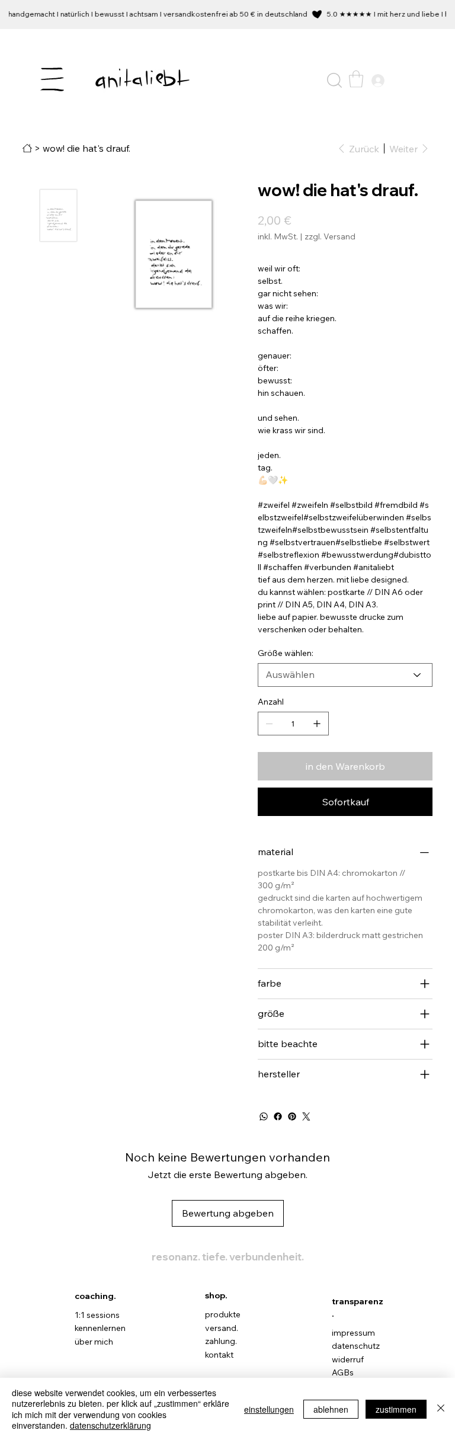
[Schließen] (441, 1409)
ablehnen (330, 1409)
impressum (353, 1332)
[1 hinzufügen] (317, 723)
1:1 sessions (97, 1315)
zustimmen (396, 1409)
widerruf (348, 1359)
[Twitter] (306, 1116)
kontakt (219, 1354)
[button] (334, 80)
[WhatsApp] (264, 1116)
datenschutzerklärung (110, 1425)
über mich (94, 1341)
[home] (27, 148)
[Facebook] (278, 1116)
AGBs (343, 1372)
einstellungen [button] (269, 1409)
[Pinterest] (292, 1116)
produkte (223, 1314)
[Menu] (52, 79)
